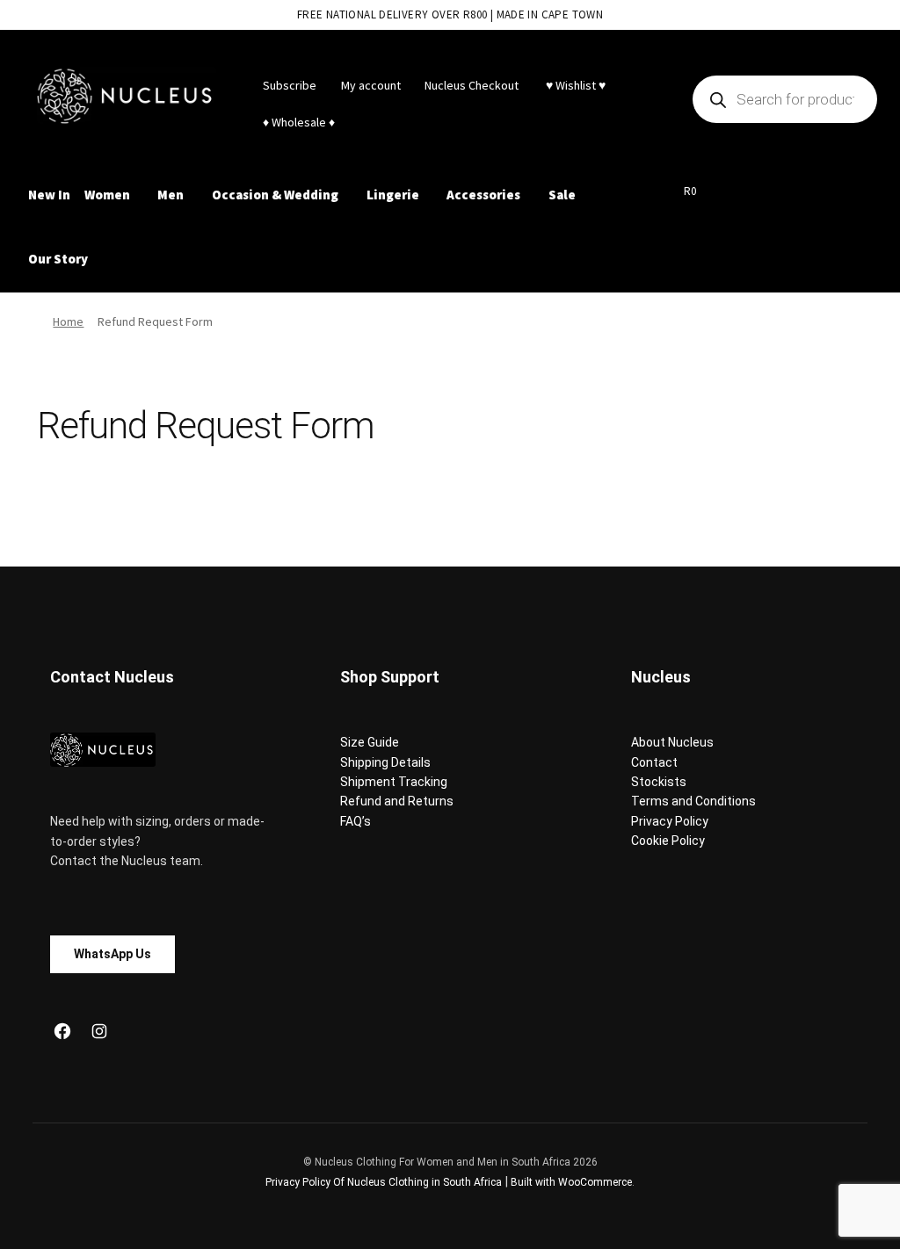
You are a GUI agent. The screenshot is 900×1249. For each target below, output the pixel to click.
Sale (562, 194)
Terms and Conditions (693, 801)
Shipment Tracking (393, 782)
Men (170, 194)
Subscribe (289, 85)
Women (107, 194)
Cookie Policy (668, 841)
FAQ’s (355, 821)
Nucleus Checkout (472, 85)
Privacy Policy (669, 821)
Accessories (483, 194)
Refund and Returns (397, 801)
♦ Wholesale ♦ (299, 122)
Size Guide (369, 742)
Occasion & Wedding (275, 194)
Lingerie (393, 194)
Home (68, 321)
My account (371, 85)
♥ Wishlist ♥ (574, 85)
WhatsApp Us (112, 954)
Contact (654, 762)
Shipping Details (385, 762)
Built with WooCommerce (571, 1182)
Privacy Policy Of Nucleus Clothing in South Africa (383, 1182)
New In (49, 194)
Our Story (58, 258)
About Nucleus (672, 742)
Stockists (658, 782)
